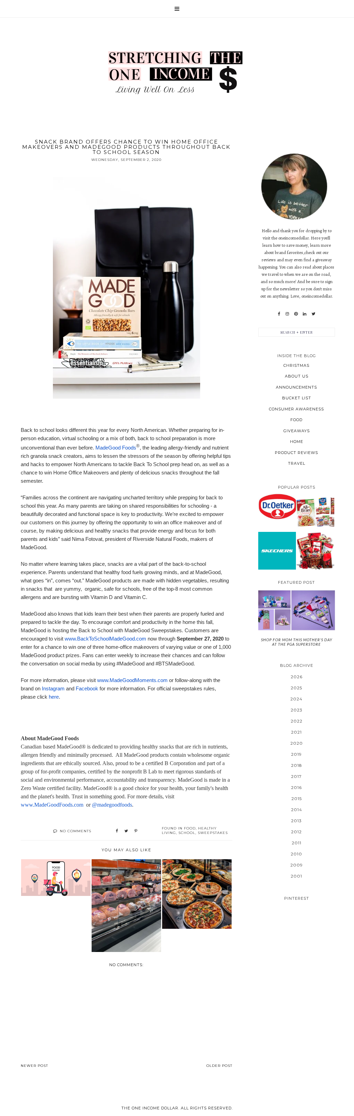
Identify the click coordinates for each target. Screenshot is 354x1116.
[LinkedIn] (304, 314)
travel (296, 463)
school (186, 833)
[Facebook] (279, 314)
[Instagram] (287, 314)
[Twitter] (313, 314)
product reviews (296, 452)
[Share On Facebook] (117, 831)
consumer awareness (296, 409)
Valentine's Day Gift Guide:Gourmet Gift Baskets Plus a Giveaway (315, 550)
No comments (75, 831)
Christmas (296, 365)
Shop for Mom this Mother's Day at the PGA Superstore (296, 641)
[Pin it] (135, 831)
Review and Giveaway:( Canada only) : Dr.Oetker (277, 506)
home (296, 441)
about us (296, 376)
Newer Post (34, 1065)
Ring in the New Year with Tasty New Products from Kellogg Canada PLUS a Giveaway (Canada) (315, 512)
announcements (296, 387)
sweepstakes (213, 833)
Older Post (219, 1065)
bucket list (296, 398)
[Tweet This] (126, 831)
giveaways (296, 430)
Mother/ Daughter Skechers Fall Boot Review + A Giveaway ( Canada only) (277, 550)
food (190, 828)
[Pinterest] (296, 314)
